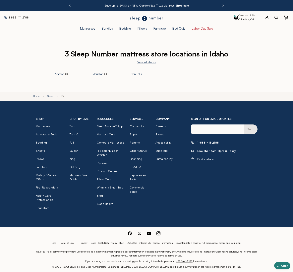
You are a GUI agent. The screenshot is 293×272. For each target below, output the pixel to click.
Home (36, 96)
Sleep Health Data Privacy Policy (107, 242)
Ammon (59, 74)
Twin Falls (136, 74)
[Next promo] (223, 5)
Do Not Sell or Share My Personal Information (150, 242)
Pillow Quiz (104, 179)
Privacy (84, 242)
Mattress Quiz (106, 134)
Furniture (41, 167)
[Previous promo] (70, 5)
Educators (42, 208)
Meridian (97, 74)
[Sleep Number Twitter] (139, 233)
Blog (100, 195)
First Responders (47, 187)
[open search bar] (276, 17)
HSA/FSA (135, 167)
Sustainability (164, 158)
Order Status (138, 150)
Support (135, 134)
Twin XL (74, 134)
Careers (160, 126)
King (72, 158)
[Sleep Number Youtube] (148, 233)
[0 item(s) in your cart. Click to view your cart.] (286, 17)
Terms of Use (67, 242)
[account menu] (267, 17)
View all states (146, 62)
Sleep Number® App (110, 126)
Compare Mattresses (110, 142)
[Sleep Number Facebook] (129, 233)
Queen (74, 150)
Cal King (75, 167)
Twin (72, 126)
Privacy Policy (155, 255)
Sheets (40, 150)
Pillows (40, 158)
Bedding (41, 142)
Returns (135, 142)
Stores (50, 96)
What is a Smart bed (110, 187)
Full (72, 142)
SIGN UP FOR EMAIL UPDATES (211, 118)
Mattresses (43, 126)
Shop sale (182, 5)
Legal (54, 242)
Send (250, 129)
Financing (136, 158)
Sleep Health (105, 203)
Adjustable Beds (46, 134)
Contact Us (137, 126)
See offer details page (187, 242)
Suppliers (161, 150)
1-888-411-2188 (184, 261)
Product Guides (107, 171)
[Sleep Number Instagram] (158, 233)
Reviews (102, 163)
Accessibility (163, 142)
